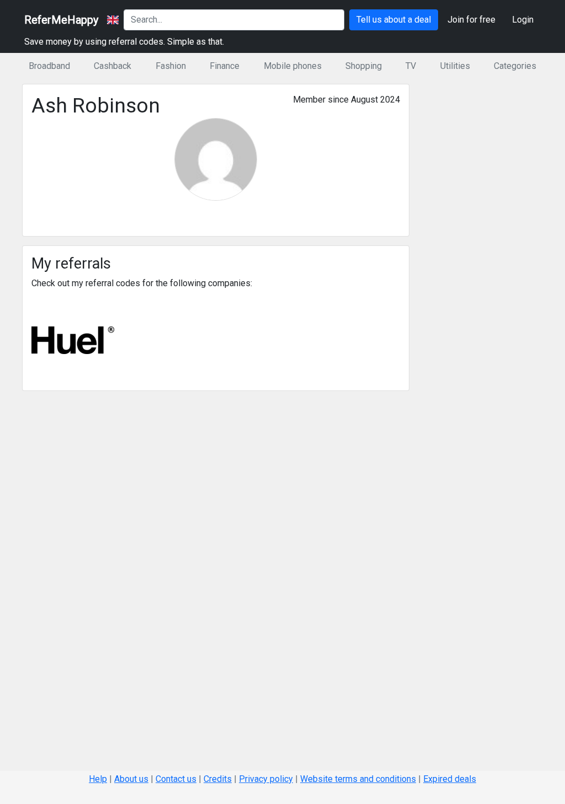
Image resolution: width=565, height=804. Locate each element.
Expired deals (449, 779)
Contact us (176, 779)
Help (98, 779)
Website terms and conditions (358, 779)
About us (131, 779)
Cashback (112, 66)
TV (411, 66)
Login (523, 19)
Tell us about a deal (393, 19)
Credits (218, 779)
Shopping (363, 66)
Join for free (471, 19)
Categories (515, 66)
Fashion (171, 66)
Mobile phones (293, 66)
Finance (224, 66)
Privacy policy (266, 779)
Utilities (455, 66)
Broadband (49, 66)
